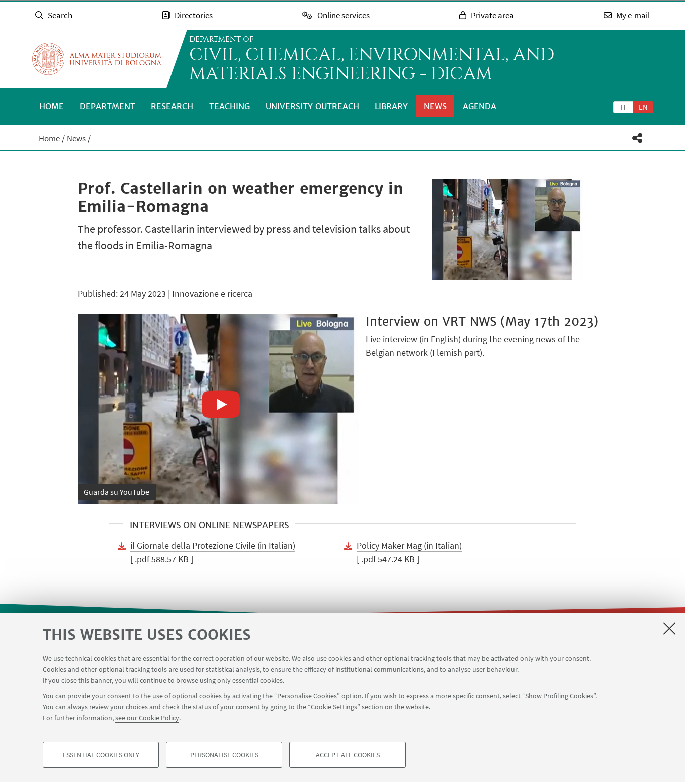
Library (391, 106)
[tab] (623, 107)
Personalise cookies (224, 754)
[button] (637, 138)
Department (107, 106)
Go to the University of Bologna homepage (97, 59)
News (435, 106)
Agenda (479, 106)
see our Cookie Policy (147, 717)
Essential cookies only (101, 754)
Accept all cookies (348, 754)
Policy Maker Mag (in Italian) (409, 545)
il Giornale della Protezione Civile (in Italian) (212, 545)
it (623, 107)
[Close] (669, 628)
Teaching (229, 106)
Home (51, 106)
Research (172, 106)
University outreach (312, 106)
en (643, 107)
